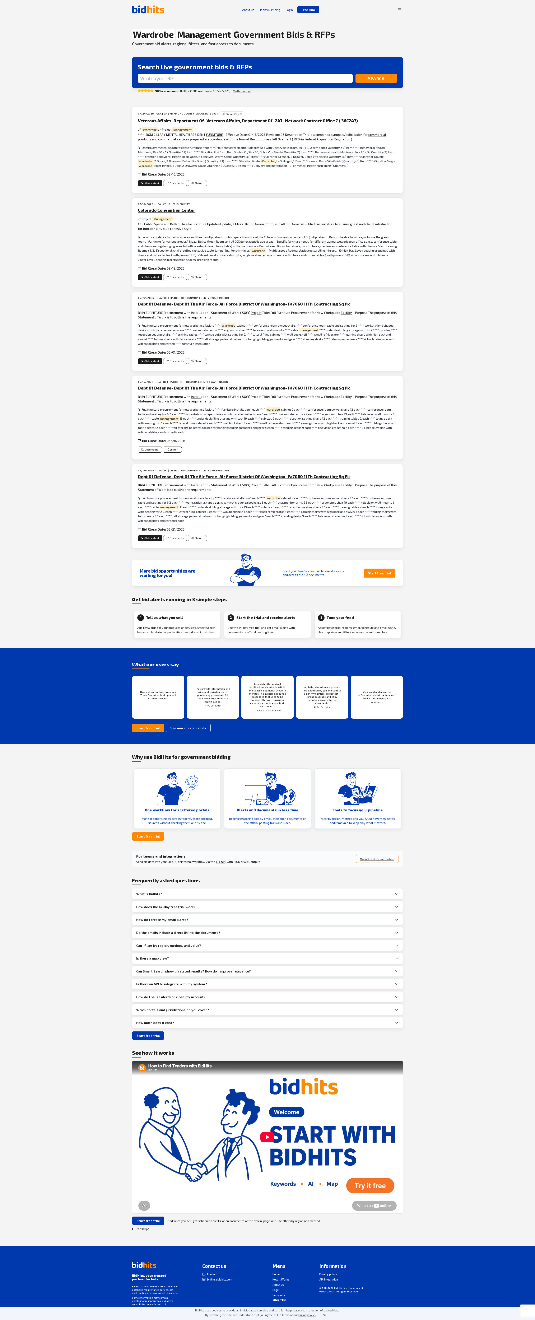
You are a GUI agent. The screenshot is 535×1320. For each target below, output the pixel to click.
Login (276, 1290)
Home (276, 1274)
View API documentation (377, 859)
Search (376, 78)
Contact (212, 1274)
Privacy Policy (307, 1315)
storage (225, 507)
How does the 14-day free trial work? (165, 907)
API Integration (328, 1279)
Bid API (220, 861)
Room (269, 224)
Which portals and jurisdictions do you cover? (172, 1010)
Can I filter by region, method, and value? (168, 945)
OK (324, 1315)
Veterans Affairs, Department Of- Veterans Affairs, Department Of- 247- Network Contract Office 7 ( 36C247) (248, 120)
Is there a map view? (152, 958)
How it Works (281, 1279)
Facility (346, 312)
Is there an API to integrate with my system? (171, 984)
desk (218, 502)
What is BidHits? (149, 894)
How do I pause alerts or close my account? (170, 997)
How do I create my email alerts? (162, 920)
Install (196, 396)
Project (256, 312)
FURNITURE (214, 134)
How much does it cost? (155, 1023)
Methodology (242, 91)
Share (198, 183)
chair (147, 246)
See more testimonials (188, 728)
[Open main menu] (399, 9)
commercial (377, 134)
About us (278, 1284)
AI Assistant (151, 183)
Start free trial (379, 573)
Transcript (142, 1229)
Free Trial (308, 9)
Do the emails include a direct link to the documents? (178, 932)
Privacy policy (328, 1274)
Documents (177, 183)
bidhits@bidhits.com (219, 1279)
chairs (345, 409)
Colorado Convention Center (166, 210)
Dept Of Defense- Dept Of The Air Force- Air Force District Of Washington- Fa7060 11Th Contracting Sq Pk (244, 303)
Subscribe (279, 1295)
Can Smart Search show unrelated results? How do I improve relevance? (193, 971)
